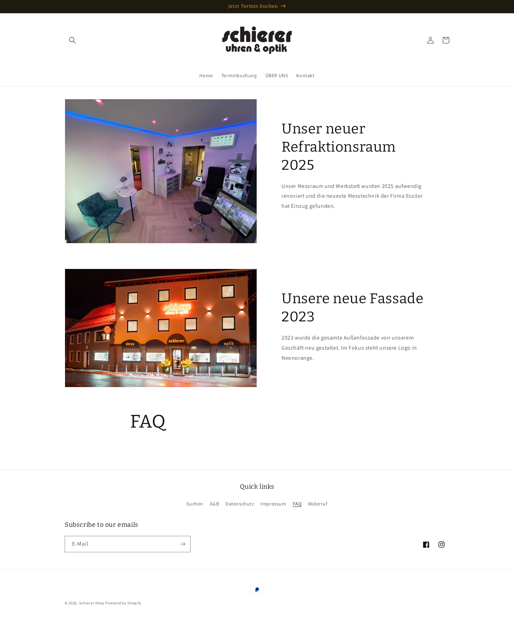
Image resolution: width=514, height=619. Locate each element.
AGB (214, 504)
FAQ (297, 504)
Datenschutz (240, 504)
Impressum (273, 504)
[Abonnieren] (182, 544)
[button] (72, 40)
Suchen (194, 504)
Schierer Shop (92, 602)
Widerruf (318, 504)
